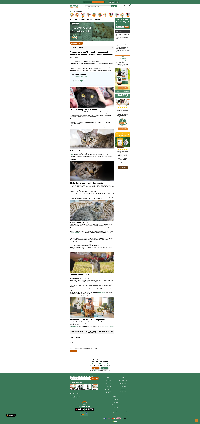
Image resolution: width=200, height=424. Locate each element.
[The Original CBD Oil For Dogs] (111, 15)
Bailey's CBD (78, 419)
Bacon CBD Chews (122, 17)
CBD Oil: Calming (83, 17)
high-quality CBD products (108, 326)
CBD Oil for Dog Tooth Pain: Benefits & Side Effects (122, 51)
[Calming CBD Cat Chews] (105, 15)
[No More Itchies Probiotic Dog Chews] (94, 15)
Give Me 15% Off (126, 26)
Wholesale (123, 389)
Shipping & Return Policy (115, 404)
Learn (112, 8)
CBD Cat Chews (105, 17)
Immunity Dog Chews (100, 17)
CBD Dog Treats (108, 383)
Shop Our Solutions (76, 43)
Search (114, 6)
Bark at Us (115, 408)
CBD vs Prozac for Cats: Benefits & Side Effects (121, 41)
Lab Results (116, 402)
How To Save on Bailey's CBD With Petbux (122, 35)
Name (71, 338)
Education (71, 11)
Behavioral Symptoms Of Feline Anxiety (81, 79)
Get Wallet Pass (123, 391)
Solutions (94, 8)
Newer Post (110, 355)
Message (71, 342)
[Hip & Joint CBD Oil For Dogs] (89, 15)
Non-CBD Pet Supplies (108, 391)
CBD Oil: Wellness (111, 17)
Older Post (73, 355)
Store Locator (122, 388)
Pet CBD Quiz (107, 8)
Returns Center (115, 401)
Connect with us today (74, 326)
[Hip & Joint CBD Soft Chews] (77, 15)
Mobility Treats (77, 17)
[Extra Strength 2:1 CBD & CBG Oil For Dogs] (117, 15)
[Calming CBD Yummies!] (72, 15)
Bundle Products (108, 389)
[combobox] (97, 6)
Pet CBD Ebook (123, 386)
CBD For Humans (108, 392)
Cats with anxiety (99, 60)
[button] (84, 403)
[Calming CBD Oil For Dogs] (83, 15)
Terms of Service (116, 405)
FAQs (123, 378)
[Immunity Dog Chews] (100, 15)
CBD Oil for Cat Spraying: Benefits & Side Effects (122, 38)
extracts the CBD (101, 292)
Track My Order (115, 399)
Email (93, 338)
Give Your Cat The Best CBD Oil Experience (82, 83)
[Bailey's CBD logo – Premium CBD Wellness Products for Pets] (74, 6)
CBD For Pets (108, 378)
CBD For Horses (108, 388)
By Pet (100, 8)
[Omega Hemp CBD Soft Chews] (122, 15)
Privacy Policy (115, 407)
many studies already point (75, 232)
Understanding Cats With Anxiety (80, 76)
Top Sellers (87, 8)
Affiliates (122, 392)
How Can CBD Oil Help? (78, 80)
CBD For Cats (108, 386)
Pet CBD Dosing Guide (123, 380)
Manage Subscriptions (116, 398)
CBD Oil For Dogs (108, 381)
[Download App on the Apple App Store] (89, 409)
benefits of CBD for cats (85, 276)
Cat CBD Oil (128, 17)
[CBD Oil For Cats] (128, 15)
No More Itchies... (94, 17)
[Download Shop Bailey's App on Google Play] (79, 409)
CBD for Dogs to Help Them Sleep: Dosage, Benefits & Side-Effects (122, 48)
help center (95, 370)
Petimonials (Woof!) (122, 383)
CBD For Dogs (108, 380)
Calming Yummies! (71, 17)
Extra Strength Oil (117, 17)
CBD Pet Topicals (108, 385)
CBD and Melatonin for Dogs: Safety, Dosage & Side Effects (122, 45)
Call (96, 368)
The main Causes (77, 77)
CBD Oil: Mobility (88, 17)
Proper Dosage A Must (78, 81)
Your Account (115, 396)
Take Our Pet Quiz (123, 381)
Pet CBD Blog (123, 385)
